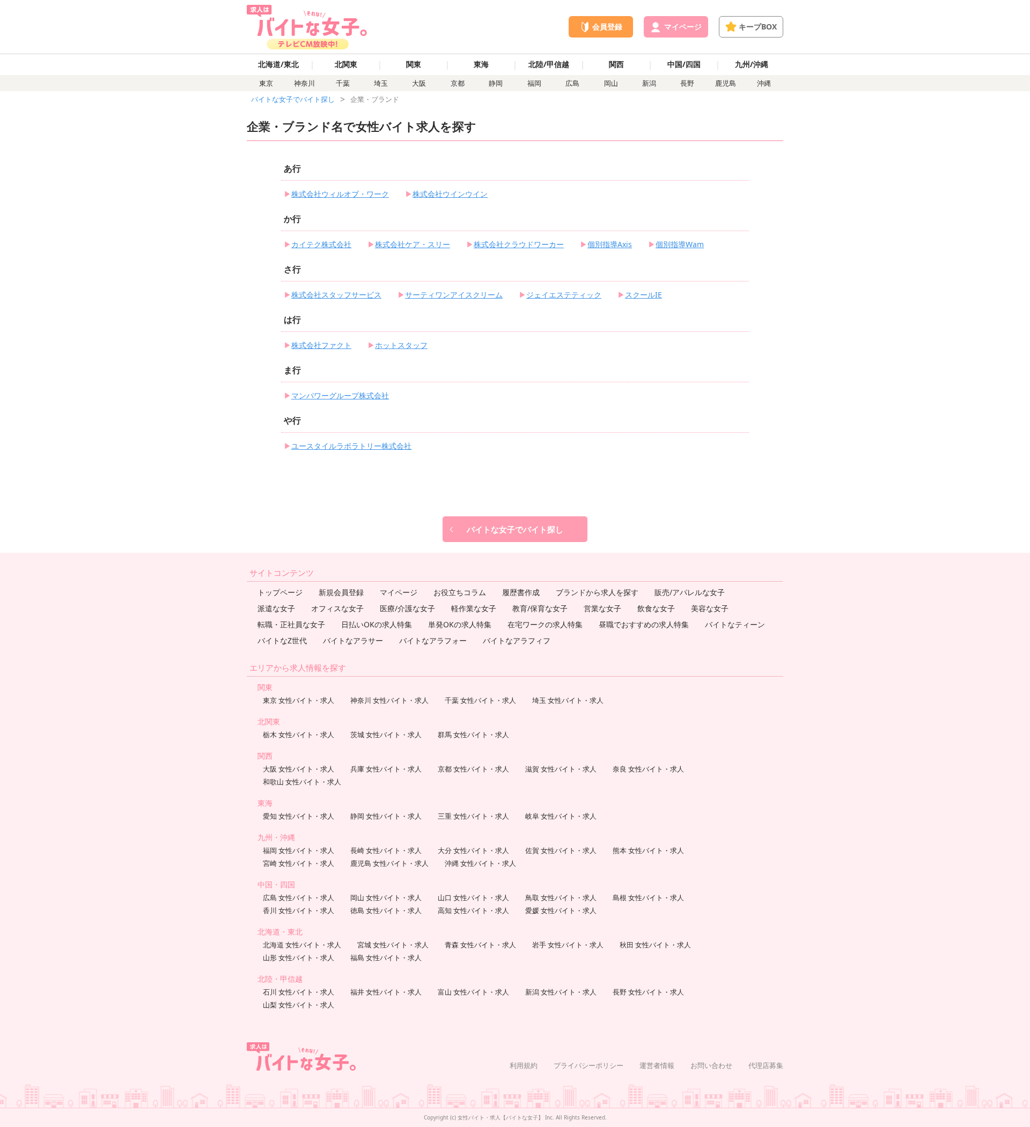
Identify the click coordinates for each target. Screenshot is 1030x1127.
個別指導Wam (680, 244)
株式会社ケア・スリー (412, 244)
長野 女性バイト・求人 (648, 992)
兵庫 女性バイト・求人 (386, 769)
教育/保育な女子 (540, 608)
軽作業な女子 (473, 608)
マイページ (398, 592)
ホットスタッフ (401, 345)
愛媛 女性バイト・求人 (561, 910)
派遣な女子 (276, 608)
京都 (458, 83)
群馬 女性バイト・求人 (473, 734)
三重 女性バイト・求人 (473, 816)
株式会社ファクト (321, 345)
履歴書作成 (521, 592)
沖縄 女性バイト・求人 (480, 863)
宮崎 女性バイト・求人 (298, 863)
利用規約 (524, 1065)
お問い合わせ (711, 1065)
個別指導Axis (609, 244)
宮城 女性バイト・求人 (393, 945)
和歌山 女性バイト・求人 (302, 782)
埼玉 (381, 83)
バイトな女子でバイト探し (293, 99)
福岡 (534, 83)
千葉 (343, 83)
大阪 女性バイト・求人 (298, 769)
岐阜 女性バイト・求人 (561, 816)
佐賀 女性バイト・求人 (561, 850)
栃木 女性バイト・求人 (298, 734)
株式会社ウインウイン (450, 194)
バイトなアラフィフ (516, 640)
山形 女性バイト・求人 (298, 957)
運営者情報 (656, 1065)
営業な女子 (602, 608)
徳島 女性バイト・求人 (386, 910)
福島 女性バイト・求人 (386, 957)
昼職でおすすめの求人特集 (644, 624)
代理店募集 (765, 1065)
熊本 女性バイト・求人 (648, 850)
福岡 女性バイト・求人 (298, 850)
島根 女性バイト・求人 (648, 897)
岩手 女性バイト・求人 (568, 945)
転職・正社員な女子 (291, 624)
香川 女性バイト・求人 (298, 910)
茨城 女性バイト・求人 (386, 734)
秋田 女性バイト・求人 (655, 945)
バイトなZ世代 (282, 640)
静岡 (496, 83)
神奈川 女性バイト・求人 (389, 700)
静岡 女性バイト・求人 (386, 816)
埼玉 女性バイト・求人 (568, 700)
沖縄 (764, 83)
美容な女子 (710, 608)
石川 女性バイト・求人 (298, 992)
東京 (266, 83)
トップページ (280, 592)
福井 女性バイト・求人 (386, 992)
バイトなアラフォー (433, 640)
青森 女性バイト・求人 (480, 945)
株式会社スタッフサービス (336, 295)
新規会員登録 (341, 592)
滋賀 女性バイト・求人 (561, 769)
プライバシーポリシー (588, 1065)
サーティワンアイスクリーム (454, 295)
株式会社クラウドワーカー (519, 244)
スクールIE (643, 295)
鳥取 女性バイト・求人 (561, 897)
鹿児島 (725, 83)
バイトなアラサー (353, 640)
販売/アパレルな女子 (689, 592)
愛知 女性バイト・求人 (298, 816)
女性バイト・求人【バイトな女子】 (500, 1117)
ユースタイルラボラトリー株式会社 (351, 446)
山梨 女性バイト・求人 (298, 1005)
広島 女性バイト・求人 (298, 897)
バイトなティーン (735, 624)
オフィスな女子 (337, 608)
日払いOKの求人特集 (376, 624)
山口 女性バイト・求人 (473, 897)
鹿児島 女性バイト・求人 (389, 863)
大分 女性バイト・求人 (473, 850)
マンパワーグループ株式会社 (340, 395)
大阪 (419, 83)
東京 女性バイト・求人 (298, 700)
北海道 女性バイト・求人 (302, 945)
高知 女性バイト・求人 (473, 910)
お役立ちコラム (459, 592)
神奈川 (304, 83)
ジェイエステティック (563, 295)
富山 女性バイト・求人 (473, 992)
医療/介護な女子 (407, 608)
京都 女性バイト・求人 (473, 769)
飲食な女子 (656, 608)
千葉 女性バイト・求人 (480, 700)
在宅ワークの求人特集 (545, 624)
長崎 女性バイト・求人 (386, 850)
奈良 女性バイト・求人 (648, 769)
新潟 (649, 83)
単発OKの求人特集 (459, 624)
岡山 (611, 83)
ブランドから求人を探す (597, 592)
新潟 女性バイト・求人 (561, 992)
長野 (687, 83)
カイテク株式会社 (321, 244)
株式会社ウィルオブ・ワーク (340, 194)
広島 (572, 83)
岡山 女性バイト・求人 (386, 897)
